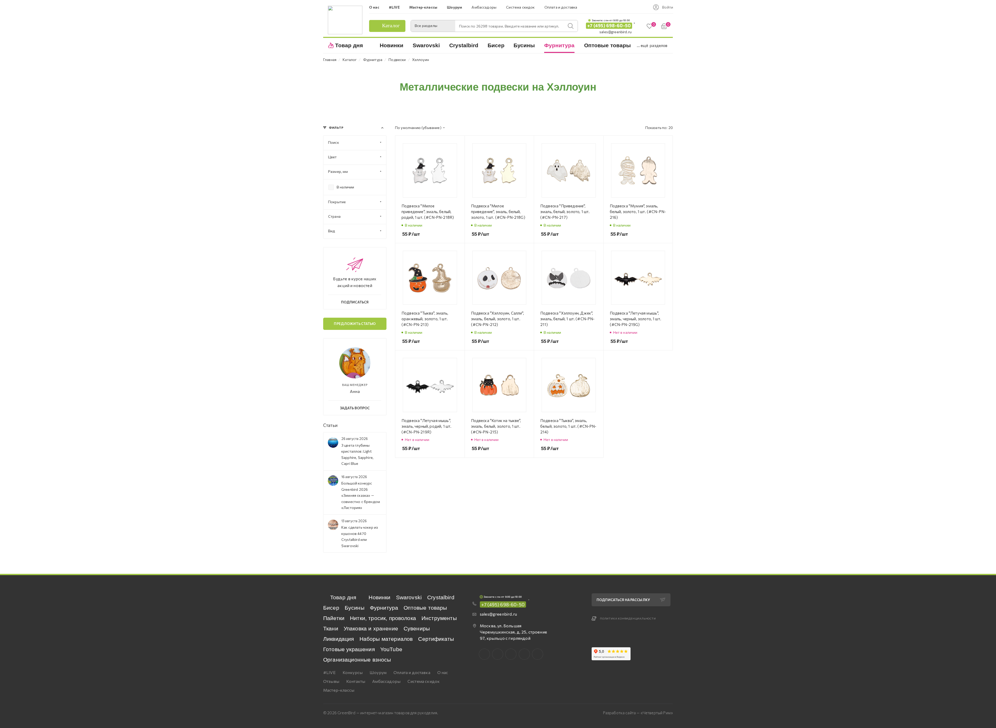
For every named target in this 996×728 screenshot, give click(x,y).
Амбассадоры (386, 681)
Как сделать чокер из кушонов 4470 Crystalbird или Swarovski (359, 536)
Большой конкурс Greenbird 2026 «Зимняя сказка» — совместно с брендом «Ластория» (360, 495)
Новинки (379, 597)
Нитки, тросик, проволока (383, 618)
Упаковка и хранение (371, 628)
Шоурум (378, 672)
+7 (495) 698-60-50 (609, 25)
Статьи (330, 425)
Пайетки (333, 618)
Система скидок (423, 681)
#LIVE (329, 672)
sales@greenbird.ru (615, 32)
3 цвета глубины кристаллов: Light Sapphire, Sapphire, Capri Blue (357, 454)
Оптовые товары (425, 608)
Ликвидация (338, 639)
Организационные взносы (357, 660)
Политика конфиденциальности (628, 618)
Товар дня (343, 597)
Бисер (331, 608)
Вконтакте (484, 654)
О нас (442, 672)
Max (497, 654)
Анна (355, 391)
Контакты (355, 681)
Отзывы (331, 681)
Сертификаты (436, 639)
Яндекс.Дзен (537, 654)
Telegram (510, 654)
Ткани (330, 628)
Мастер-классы (338, 690)
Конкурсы (353, 672)
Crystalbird (440, 597)
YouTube (391, 649)
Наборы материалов (386, 639)
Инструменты (439, 618)
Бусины (354, 608)
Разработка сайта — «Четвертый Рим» (638, 712)
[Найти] (570, 26)
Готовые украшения (349, 649)
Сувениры (417, 628)
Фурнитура (384, 608)
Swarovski (409, 597)
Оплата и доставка (411, 672)
